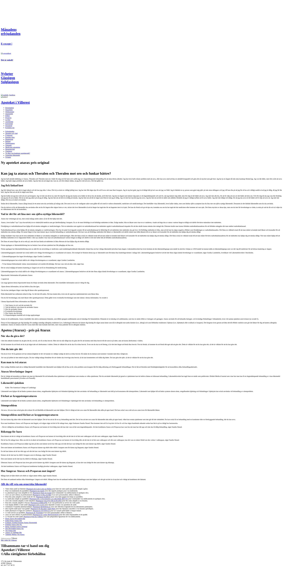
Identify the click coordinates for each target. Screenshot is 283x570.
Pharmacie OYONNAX (41, 511)
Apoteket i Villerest (15, 102)
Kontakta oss (9, 128)
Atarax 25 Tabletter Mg (13, 532)
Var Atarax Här (10, 530)
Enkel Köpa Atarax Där (13, 521)
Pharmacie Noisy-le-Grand (42, 493)
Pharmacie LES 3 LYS (36, 505)
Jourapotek (9, 114)
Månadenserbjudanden (10, 31)
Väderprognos (6, 538)
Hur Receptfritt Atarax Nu (14, 528)
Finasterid (8, 126)
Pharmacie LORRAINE (39, 503)
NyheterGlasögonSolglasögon (10, 78)
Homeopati (9, 139)
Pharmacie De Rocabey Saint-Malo (43, 509)
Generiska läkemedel (12, 155)
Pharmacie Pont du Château (33, 517)
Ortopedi (8, 145)
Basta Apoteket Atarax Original (16, 527)
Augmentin (9, 122)
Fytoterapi (8, 135)
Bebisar (8, 141)
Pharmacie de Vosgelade (34, 513)
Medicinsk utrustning (12, 147)
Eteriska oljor (10, 137)
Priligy (7, 116)
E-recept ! (6, 43)
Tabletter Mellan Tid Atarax (15, 534)
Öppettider (9, 110)
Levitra (7, 120)
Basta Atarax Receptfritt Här (15, 519)
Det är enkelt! (7, 60)
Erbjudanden (9, 131)
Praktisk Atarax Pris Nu (13, 525)
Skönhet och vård (11, 133)
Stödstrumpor (10, 143)
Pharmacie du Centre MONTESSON (46, 515)
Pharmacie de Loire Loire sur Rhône (39, 489)
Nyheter (8, 157)
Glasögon (8, 151)
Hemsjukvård (10, 149)
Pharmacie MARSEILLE (42, 507)
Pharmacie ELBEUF (43, 497)
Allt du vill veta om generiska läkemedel (24, 484)
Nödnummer (9, 112)
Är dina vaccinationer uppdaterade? (17, 153)
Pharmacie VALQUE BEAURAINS (49, 501)
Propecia (8, 118)
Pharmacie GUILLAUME (42, 495)
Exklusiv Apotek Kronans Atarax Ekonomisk (21, 523)
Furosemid (9, 124)
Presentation (9, 108)
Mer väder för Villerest (9, 540)
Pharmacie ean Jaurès (37, 491)
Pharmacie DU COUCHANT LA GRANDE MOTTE (48, 499)
